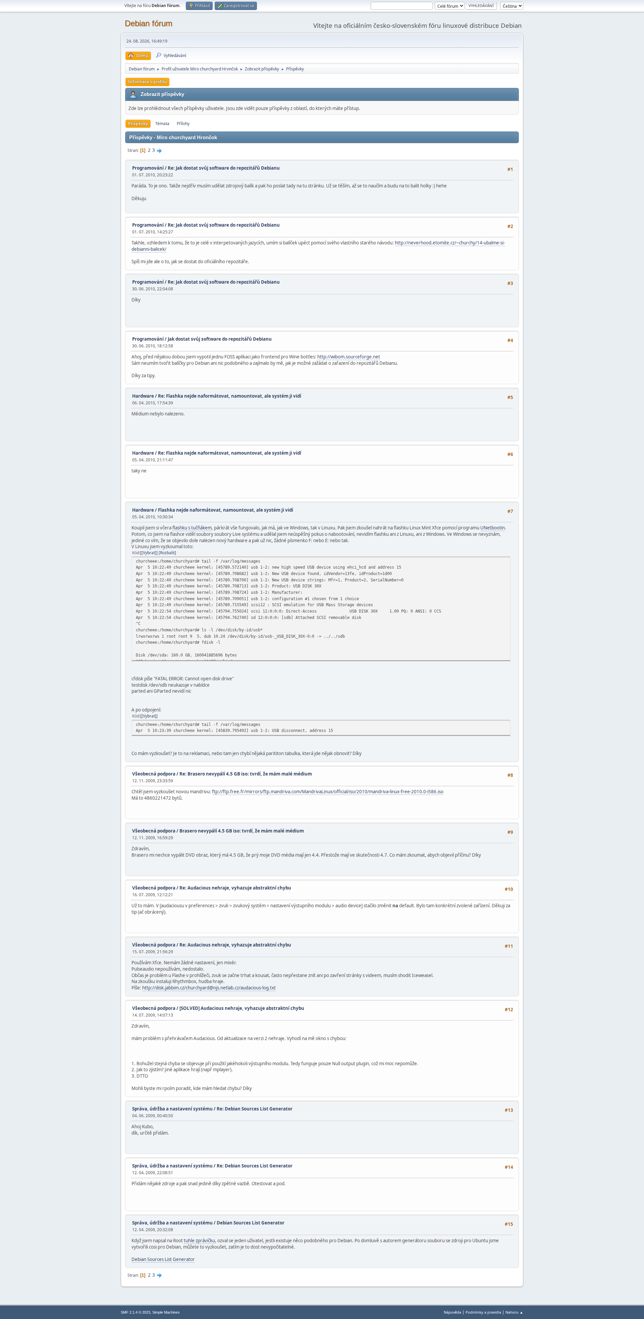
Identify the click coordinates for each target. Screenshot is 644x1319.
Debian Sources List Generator (250, 1223)
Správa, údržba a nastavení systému (172, 1109)
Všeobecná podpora (153, 774)
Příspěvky (138, 123)
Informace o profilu (147, 81)
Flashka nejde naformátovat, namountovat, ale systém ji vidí (225, 510)
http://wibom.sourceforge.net (348, 357)
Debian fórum (148, 23)
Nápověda (452, 1312)
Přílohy (183, 123)
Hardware (143, 396)
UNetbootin (492, 528)
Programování (148, 168)
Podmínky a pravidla (483, 1312)
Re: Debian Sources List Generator (254, 1109)
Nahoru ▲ (514, 1312)
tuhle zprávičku (199, 1241)
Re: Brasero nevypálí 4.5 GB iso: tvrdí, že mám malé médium (245, 774)
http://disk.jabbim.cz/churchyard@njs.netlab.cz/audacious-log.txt (209, 988)
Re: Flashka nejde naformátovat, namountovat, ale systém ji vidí (229, 396)
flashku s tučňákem (192, 528)
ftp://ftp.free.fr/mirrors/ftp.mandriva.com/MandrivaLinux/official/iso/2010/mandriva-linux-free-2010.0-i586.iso (327, 792)
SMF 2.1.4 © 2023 (135, 1312)
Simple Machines (166, 1312)
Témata (162, 123)
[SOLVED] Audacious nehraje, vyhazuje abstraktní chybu (241, 1008)
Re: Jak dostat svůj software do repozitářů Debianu (224, 168)
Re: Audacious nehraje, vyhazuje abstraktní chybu (235, 888)
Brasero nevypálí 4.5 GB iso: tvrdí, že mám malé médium (241, 831)
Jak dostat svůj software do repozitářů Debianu (220, 339)
